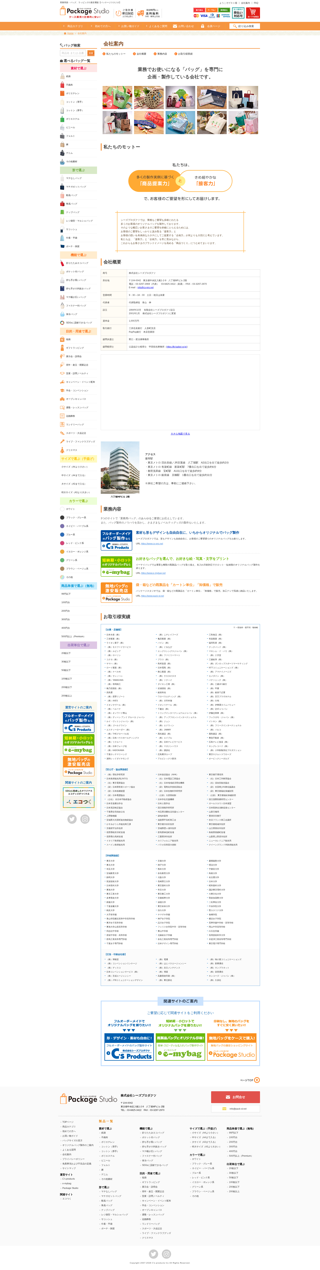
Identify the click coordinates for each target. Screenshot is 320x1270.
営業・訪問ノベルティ (77, 373)
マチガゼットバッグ (76, 186)
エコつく (66, 1198)
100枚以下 (66, 678)
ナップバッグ (72, 212)
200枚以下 (66, 687)
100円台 (65, 602)
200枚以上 (66, 695)
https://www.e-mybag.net (153, 573)
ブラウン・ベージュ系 (77, 568)
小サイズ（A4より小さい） (75, 467)
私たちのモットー (116, 53)
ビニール (70, 127)
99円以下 (66, 594)
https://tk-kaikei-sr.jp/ (177, 346)
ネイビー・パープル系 (77, 526)
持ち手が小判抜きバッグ (78, 288)
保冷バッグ (71, 314)
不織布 (69, 85)
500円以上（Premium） (73, 636)
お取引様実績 (185, 53)
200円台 (65, 611)
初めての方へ (103, 26)
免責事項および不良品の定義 (76, 1163)
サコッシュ (71, 229)
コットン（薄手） (75, 102)
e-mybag (66, 1183)
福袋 (68, 339)
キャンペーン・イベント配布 (80, 382)
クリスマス (71, 450)
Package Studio (70, 1188)
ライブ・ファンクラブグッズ (80, 441)
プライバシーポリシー (73, 1159)
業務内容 (162, 53)
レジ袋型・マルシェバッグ (79, 221)
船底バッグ (71, 195)
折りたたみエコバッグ (77, 263)
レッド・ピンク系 (75, 543)
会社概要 (141, 53)
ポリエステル (72, 119)
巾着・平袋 (71, 238)
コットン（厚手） (75, 110)
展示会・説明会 (74, 356)
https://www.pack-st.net (152, 596)
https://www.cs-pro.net (152, 543)
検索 (91, 53)
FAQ (256, 3)
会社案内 (245, 3)
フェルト (70, 136)
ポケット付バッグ (75, 271)
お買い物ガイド (130, 26)
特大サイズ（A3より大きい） (76, 492)
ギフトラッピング (75, 348)
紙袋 (68, 76)
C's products (68, 1179)
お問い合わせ (186, 26)
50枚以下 (66, 670)
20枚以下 (66, 653)
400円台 (65, 628)
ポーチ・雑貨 (72, 246)
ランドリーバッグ (75, 424)
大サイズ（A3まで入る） (73, 484)
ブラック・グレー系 (76, 517)
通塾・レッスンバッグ (77, 407)
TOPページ (68, 1122)
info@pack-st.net (238, 1109)
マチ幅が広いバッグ (76, 297)
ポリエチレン (72, 93)
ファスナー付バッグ (76, 305)
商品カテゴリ (69, 1126)
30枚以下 (66, 661)
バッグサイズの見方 (72, 1140)
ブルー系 (70, 534)
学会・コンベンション (77, 390)
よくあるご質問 (158, 26)
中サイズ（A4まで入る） (73, 475)
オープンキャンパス (76, 399)
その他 (69, 577)
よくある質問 (69, 1149)
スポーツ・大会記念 (76, 433)
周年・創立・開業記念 (77, 365)
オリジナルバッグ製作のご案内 (78, 1145)
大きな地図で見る (180, 433)
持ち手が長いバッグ (76, 280)
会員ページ (213, 26)
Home (70, 33)
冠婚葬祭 (70, 416)
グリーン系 (71, 560)
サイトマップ (69, 1168)
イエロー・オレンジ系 (77, 551)
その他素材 (71, 161)
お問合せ (239, 1097)
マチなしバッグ (74, 178)
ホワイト (70, 509)
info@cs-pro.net (146, 287)
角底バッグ (71, 203)
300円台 (65, 619)
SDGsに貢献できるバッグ (79, 322)
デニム (69, 153)
